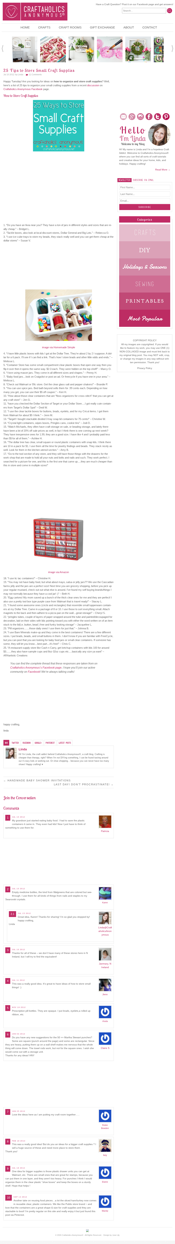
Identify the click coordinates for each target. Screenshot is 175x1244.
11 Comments (35, 74)
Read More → (162, 169)
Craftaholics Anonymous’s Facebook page (36, 667)
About (128, 27)
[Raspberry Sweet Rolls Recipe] (53, 49)
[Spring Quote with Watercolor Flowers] (110, 49)
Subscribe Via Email (143, 180)
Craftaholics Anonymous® (72, 1235)
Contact (149, 27)
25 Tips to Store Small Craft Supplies (39, 70)
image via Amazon (58, 572)
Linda (20, 74)
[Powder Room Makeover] (24, 49)
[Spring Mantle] (138, 49)
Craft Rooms (70, 27)
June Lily (116, 1235)
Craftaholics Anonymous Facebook (23, 89)
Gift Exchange (102, 27)
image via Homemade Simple (58, 347)
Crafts (44, 27)
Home (25, 27)
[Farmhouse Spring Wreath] (81, 49)
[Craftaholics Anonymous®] (35, 11)
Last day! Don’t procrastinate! (84, 784)
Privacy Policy (144, 368)
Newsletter (124, 180)
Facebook (142, 4)
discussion (93, 85)
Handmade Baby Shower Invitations (37, 780)
